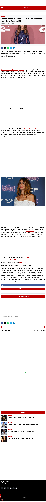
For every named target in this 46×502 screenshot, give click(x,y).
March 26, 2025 (22, 262)
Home (2, 13)
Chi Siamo (3, 494)
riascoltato (30, 231)
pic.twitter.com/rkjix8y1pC (9, 259)
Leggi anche (23, 412)
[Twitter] (5, 48)
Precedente (6, 327)
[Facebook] (2, 48)
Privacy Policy (20, 494)
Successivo (40, 327)
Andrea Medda (4, 23)
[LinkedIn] (14, 48)
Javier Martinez (39, 129)
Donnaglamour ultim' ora (23, 296)
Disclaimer (14, 494)
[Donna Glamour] (24, 8)
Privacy (0, 496)
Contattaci (8, 494)
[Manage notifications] (2, 500)
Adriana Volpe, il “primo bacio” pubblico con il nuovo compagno (10, 330)
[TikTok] (13, 488)
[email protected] (21, 496)
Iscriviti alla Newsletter (23, 289)
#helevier (28, 257)
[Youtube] (16, 488)
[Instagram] (8, 488)
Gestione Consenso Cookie (36, 494)
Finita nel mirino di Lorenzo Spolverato (12, 70)
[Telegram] (11, 48)
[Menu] (2, 7)
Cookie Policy (26, 494)
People (5, 13)
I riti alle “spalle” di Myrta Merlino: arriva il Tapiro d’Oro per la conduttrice (34, 330)
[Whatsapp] (8, 48)
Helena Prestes (29, 129)
